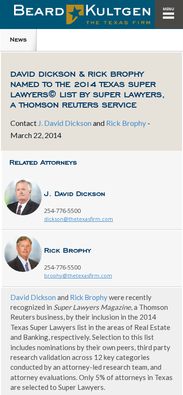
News (18, 39)
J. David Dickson (65, 122)
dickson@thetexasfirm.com (78, 218)
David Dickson (33, 297)
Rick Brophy (126, 122)
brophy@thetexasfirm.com (78, 275)
